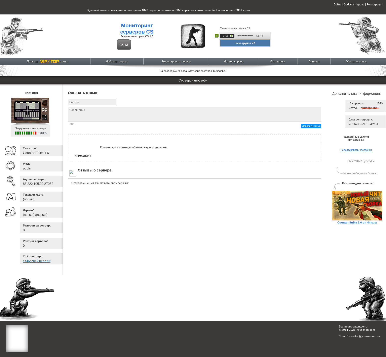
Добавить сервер (117, 61)
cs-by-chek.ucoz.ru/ (36, 261)
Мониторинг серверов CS (136, 28)
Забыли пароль (354, 4)
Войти (338, 4)
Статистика (277, 61)
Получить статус (47, 61)
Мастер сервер (233, 61)
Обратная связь (356, 61)
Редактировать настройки (356, 149)
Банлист (314, 61)
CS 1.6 (123, 44)
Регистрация (375, 4)
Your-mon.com (365, 329)
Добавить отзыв (311, 126)
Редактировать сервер (176, 61)
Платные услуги (360, 161)
